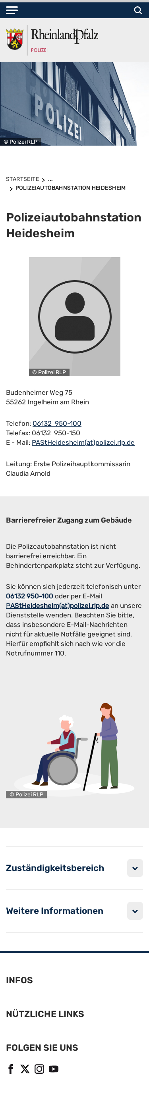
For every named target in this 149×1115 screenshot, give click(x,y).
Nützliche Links (45, 1014)
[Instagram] (39, 1068)
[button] (12, 10)
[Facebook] (10, 1068)
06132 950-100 (57, 423)
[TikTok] (67, 1068)
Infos (19, 980)
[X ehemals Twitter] (24, 1068)
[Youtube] (53, 1068)
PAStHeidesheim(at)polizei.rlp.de (83, 442)
